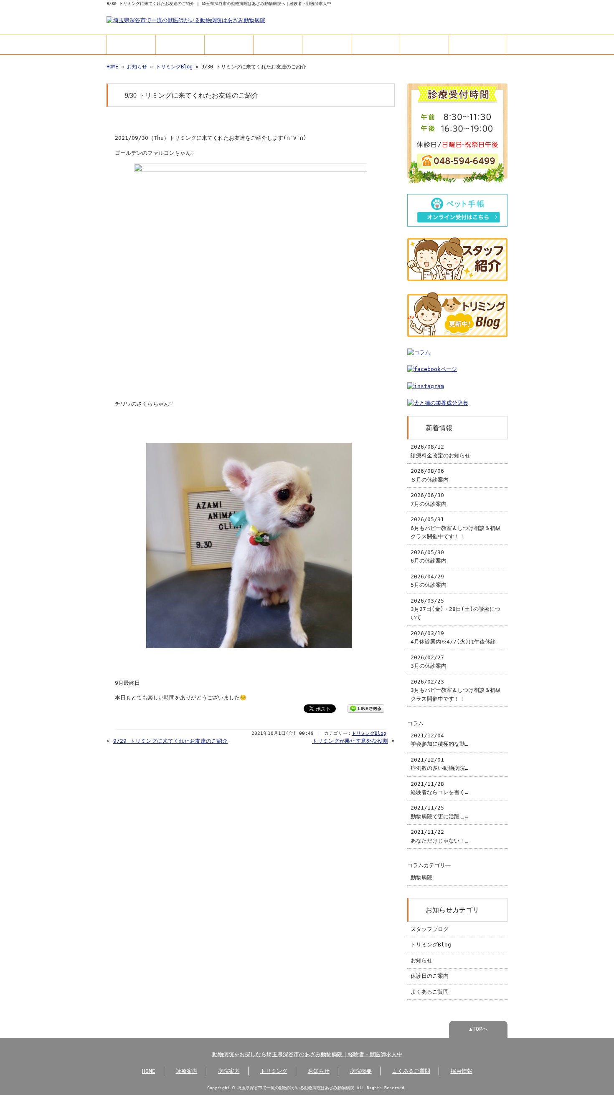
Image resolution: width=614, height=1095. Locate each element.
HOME (131, 44)
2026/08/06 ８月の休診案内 (430, 475)
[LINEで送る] (366, 708)
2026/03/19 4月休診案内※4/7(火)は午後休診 (453, 637)
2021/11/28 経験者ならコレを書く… (439, 788)
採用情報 (477, 44)
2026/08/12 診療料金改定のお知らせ (440, 451)
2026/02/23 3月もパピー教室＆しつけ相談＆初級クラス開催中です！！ (456, 690)
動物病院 (421, 877)
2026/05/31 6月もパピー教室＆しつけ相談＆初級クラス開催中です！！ (456, 528)
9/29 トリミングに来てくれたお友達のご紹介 (170, 741)
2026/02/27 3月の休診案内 (429, 661)
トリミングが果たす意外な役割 (350, 741)
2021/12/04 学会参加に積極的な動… (439, 739)
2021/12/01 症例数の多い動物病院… (439, 764)
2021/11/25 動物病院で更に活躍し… (439, 812)
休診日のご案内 (430, 976)
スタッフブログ (430, 929)
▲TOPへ (478, 1029)
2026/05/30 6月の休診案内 (429, 556)
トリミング (277, 44)
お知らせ (326, 44)
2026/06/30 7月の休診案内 (429, 499)
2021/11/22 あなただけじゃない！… (439, 836)
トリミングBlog (174, 67)
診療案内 (180, 44)
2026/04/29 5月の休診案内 (429, 580)
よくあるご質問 (424, 44)
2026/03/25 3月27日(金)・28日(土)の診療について (455, 609)
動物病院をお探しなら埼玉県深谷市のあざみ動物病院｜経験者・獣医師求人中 (307, 1054)
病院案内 (229, 44)
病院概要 (375, 44)
